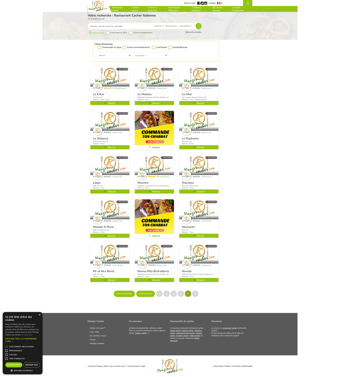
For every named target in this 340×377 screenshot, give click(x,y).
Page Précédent (124, 293)
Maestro (143, 183)
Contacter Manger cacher (98, 366)
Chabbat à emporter (196, 9)
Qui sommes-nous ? (98, 335)
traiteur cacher (141, 333)
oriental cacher (188, 330)
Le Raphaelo (190, 138)
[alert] (22, 343)
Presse (92, 339)
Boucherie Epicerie (217, 9)
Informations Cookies (222, 366)
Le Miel (187, 94)
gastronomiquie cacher (185, 333)
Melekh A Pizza (103, 227)
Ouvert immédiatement (142, 32)
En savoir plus (27, 335)
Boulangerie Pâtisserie (174, 9)
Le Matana (144, 94)
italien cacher (195, 335)
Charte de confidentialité (242, 366)
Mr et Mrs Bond (103, 271)
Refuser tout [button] (32, 365)
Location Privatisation (238, 9)
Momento (188, 227)
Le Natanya (100, 138)
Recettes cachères (97, 343)
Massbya (188, 183)
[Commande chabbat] (154, 128)
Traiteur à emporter (152, 9)
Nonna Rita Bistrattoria (153, 271)
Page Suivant (145, 293)
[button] (22, 339)
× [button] (40, 315)
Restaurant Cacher (117, 9)
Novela (187, 271)
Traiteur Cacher (135, 9)
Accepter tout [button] (14, 365)
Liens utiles (94, 332)
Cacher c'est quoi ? (97, 328)
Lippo (97, 183)
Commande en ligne (118, 32)
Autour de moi (98, 32)
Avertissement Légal (136, 366)
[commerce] (109, 77)
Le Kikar (98, 94)
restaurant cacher (230, 328)
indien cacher (175, 330)
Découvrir (112, 103)
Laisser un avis (121, 88)
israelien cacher (182, 335)
